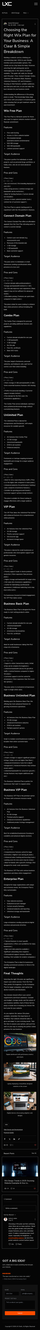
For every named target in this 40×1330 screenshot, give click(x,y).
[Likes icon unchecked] (9, 1244)
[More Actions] (35, 1219)
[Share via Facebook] (5, 1139)
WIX (6, 1125)
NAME (7, 1290)
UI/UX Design (15, 13)
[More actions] (35, 24)
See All (34, 1153)
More (25, 13)
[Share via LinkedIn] (14, 1139)
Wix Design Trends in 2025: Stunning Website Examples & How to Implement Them (19, 1182)
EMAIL (23, 1290)
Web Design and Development (13, 1130)
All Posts (4, 13)
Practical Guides (9, 1133)
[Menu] (36, 4)
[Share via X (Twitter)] (9, 1139)
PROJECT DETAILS (10, 1298)
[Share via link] (19, 1139)
